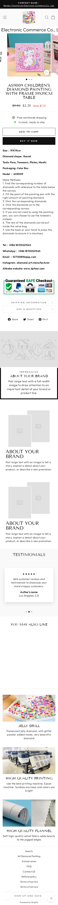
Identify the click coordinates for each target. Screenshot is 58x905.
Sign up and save (28, 896)
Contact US (29, 871)
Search (29, 851)
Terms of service (29, 881)
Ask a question (29, 309)
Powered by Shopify (29, 902)
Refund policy (29, 876)
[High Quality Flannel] (29, 813)
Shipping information (29, 302)
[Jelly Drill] (29, 708)
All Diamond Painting (29, 856)
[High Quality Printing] (29, 760)
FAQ (29, 866)
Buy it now (29, 141)
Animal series (29, 861)
